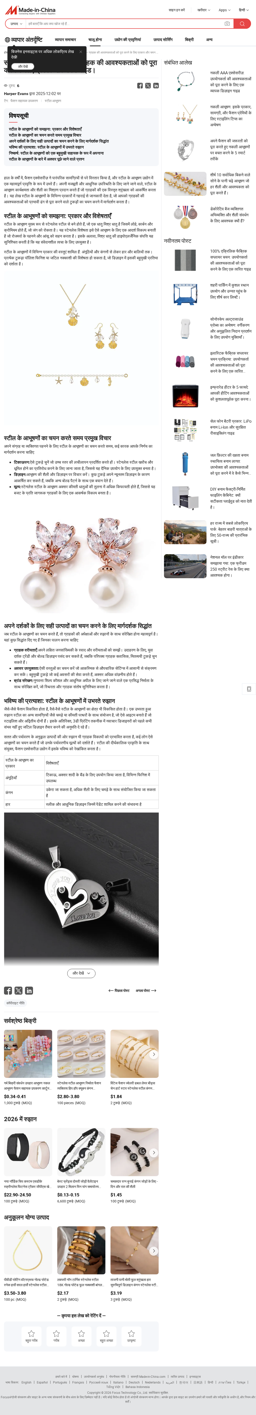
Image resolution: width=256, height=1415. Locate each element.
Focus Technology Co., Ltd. (129, 1392)
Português (60, 1382)
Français (78, 1382)
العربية (170, 1382)
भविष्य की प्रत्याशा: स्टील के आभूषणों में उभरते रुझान (46, 147)
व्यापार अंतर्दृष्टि (26, 39)
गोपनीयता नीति (117, 1376)
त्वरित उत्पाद (177, 1376)
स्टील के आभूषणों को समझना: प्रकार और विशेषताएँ (45, 129)
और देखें (23, 66)
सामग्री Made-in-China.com (148, 1376)
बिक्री (189, 39)
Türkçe (240, 1382)
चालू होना (95, 39)
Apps (223, 10)
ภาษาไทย (224, 1382)
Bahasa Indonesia (138, 1387)
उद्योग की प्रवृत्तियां (127, 39)
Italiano (118, 1382)
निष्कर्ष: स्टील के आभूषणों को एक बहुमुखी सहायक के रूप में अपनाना (56, 153)
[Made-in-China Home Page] (30, 10)
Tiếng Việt (113, 1387)
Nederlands (152, 1382)
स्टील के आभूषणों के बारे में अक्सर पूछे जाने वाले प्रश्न (46, 159)
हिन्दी (210, 1382)
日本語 (198, 1382)
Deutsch (134, 1382)
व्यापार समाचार (65, 39)
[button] (227, 23)
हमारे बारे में (61, 1376)
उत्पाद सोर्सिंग (163, 39)
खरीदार (202, 10)
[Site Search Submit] (242, 24)
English (27, 1382)
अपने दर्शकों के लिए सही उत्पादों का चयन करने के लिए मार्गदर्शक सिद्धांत (59, 141)
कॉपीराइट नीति (15, 1003)
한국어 (183, 1382)
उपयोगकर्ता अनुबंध (94, 1376)
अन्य (209, 39)
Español (42, 1382)
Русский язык (98, 1382)
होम (6, 52)
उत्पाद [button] (14, 23)
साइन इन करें (177, 10)
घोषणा (75, 1376)
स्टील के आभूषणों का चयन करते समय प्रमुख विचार (45, 135)
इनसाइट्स (195, 1376)
